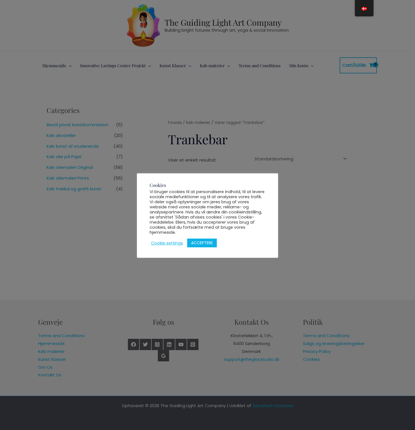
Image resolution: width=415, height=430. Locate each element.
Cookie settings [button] (167, 243)
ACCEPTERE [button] (202, 243)
